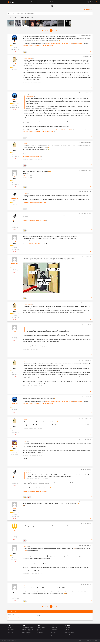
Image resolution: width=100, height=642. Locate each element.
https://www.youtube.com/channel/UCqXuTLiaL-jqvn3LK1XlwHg (59, 43)
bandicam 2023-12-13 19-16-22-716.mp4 (33, 243)
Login (96, 1)
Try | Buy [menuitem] (52, 1)
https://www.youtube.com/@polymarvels (32, 156)
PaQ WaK (14, 446)
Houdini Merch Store (69, 632)
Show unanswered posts (13, 617)
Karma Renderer (11, 630)
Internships (67, 634)
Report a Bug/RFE (40, 634)
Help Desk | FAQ (40, 629)
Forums (12, 13)
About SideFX (68, 627)
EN (92, 1)
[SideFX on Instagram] (85, 640)
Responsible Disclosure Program (56, 635)
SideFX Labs (10, 632)
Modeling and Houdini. (29, 13)
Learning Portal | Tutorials (27, 627)
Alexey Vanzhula (15, 198)
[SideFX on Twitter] (82, 640)
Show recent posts (12, 616)
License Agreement (55, 630)
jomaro (14, 551)
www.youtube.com (78, 43)
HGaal (14, 176)
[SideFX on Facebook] (80, 640)
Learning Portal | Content (27, 629)
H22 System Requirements (42, 630)
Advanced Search (89, 9)
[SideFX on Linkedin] (98, 640)
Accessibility (53, 632)
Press (66, 630)
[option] (11, 23)
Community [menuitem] (33, 1)
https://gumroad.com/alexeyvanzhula (31, 202)
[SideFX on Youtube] (96, 640)
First (42, 30)
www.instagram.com (49, 45)
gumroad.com (43, 202)
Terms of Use (54, 627)
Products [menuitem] (19, 1)
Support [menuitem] (45, 1)
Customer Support (41, 627)
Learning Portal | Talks (26, 630)
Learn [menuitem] (40, 1)
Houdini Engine (11, 629)
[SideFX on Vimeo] (93, 640)
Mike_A (14, 530)
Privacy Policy (54, 629)
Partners (9, 634)
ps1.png (25, 175)
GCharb (14, 63)
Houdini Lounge (19, 13)
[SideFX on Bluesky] (88, 640)
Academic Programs (26, 634)
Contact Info (68, 635)
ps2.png (25, 177)
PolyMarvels (14, 41)
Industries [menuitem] (26, 1)
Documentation (40, 632)
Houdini (9, 627)
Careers (67, 629)
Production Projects (26, 632)
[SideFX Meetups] (90, 640)
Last (57, 30)
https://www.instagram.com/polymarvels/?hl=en (33, 45)
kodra (14, 331)
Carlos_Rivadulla (14, 263)
